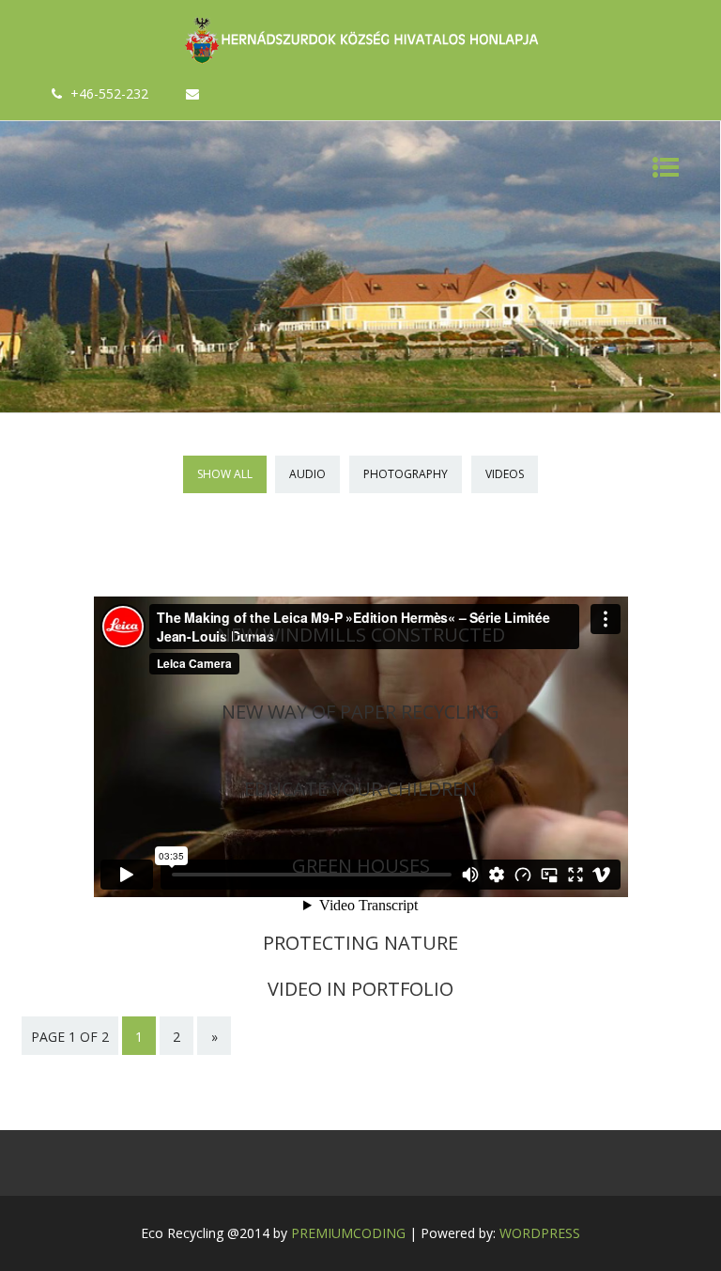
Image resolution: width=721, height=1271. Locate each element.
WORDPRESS (539, 1233)
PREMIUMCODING (348, 1233)
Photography (405, 474)
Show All (225, 474)
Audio (307, 474)
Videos (504, 474)
